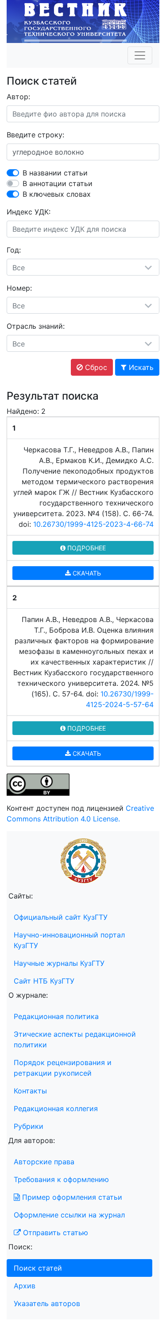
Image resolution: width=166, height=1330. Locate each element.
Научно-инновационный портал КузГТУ (69, 940)
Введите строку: (35, 134)
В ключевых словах (57, 194)
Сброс (95, 367)
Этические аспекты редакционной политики (75, 1039)
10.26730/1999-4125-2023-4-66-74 (93, 524)
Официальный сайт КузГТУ (61, 917)
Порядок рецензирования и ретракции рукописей (63, 1067)
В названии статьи (55, 172)
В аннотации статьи (58, 183)
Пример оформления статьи (71, 1197)
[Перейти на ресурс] (83, 20)
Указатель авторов (47, 1303)
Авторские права (44, 1161)
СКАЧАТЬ (86, 573)
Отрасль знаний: (36, 326)
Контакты (30, 1090)
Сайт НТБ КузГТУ (44, 980)
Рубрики (28, 1126)
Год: (14, 249)
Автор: (18, 96)
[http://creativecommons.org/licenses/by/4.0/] (38, 784)
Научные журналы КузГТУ (59, 963)
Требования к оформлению (61, 1179)
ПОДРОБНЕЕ (86, 548)
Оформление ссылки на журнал (69, 1214)
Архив (24, 1285)
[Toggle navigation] (139, 55)
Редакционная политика (56, 1016)
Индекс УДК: (28, 211)
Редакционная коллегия (56, 1108)
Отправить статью (54, 1232)
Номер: (19, 288)
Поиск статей (38, 1268)
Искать (140, 367)
